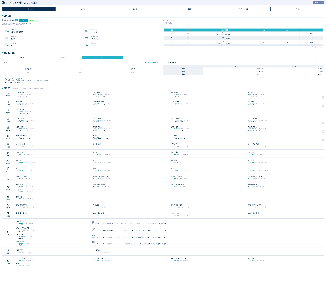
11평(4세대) (62, 58)
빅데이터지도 (24, 20)
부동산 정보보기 (34, 20)
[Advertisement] (163, 280)
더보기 (323, 97)
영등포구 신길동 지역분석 (8, 25)
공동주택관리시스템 (151, 62)
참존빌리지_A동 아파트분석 (23, 25)
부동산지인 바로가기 (319, 2)
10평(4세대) (22, 58)
